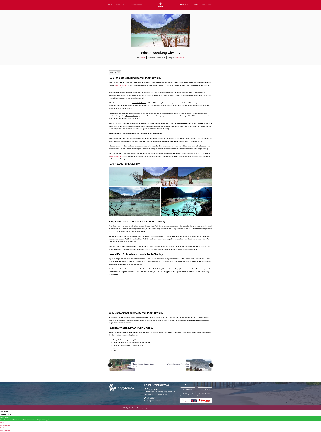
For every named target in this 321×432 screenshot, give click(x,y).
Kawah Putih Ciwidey (120, 85)
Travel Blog (184, 4)
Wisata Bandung (179, 58)
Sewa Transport (136, 4)
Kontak (195, 4)
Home (110, 4)
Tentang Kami (206, 4)
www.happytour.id (115, 156)
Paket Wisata (120, 4)
